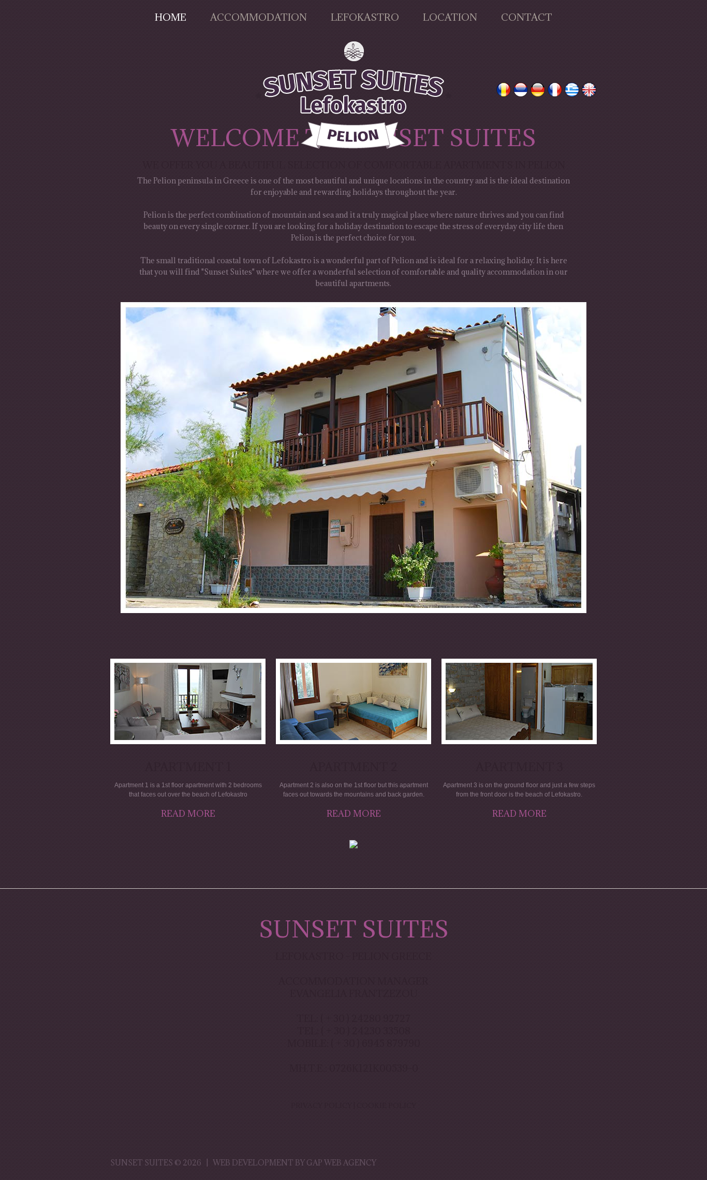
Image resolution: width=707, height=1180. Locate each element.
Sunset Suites (141, 1163)
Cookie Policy (386, 1105)
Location (450, 17)
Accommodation (258, 17)
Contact (526, 17)
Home (170, 17)
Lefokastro (365, 17)
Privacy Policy (321, 1105)
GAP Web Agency (341, 1163)
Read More (188, 813)
